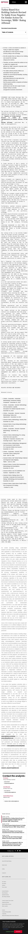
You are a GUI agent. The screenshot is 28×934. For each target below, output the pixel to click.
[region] (14, 927)
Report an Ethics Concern (6, 904)
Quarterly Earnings (5, 894)
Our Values (4, 881)
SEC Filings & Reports (6, 896)
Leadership (4, 913)
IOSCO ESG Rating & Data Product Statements (10, 915)
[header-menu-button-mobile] (26, 2)
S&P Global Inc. (6, 876)
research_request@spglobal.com (10, 767)
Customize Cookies (10, 931)
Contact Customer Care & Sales (7, 900)
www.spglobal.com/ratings (8, 736)
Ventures (3, 885)
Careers (3, 910)
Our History (4, 883)
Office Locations (5, 906)
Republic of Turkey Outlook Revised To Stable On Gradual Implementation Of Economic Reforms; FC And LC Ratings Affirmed (14, 119)
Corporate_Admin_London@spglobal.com (11, 801)
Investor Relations (5, 891)
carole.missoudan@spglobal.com (10, 792)
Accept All (18, 931)
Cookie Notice (5, 928)
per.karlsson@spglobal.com (9, 783)
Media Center (4, 865)
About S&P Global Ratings (6, 861)
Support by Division (5, 902)
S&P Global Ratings (8, 856)
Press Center (4, 887)
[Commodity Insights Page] (15, 851)
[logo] (4, 2)
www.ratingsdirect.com (7, 738)
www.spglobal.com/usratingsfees (16, 745)
